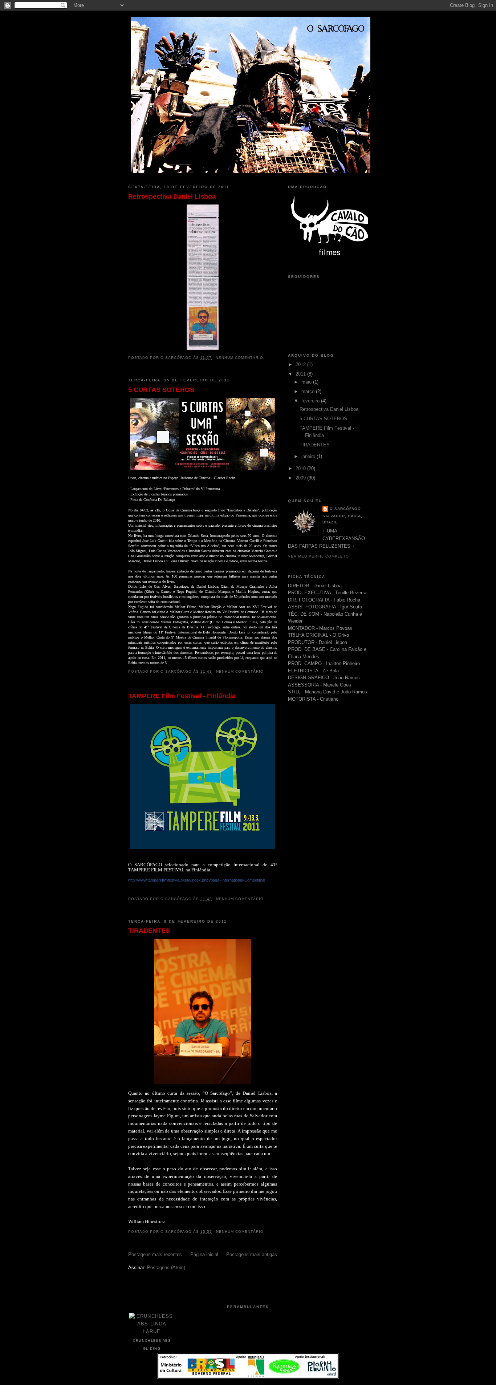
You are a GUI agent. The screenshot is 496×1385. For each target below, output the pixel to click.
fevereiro (311, 401)
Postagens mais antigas (251, 1254)
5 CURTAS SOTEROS (161, 389)
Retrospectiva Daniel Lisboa (172, 196)
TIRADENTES (149, 930)
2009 (301, 478)
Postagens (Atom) (166, 1267)
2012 (301, 364)
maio (307, 382)
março (308, 391)
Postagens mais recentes (155, 1254)
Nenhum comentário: (241, 358)
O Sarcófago (345, 509)
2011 (301, 374)
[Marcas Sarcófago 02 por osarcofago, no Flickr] (248, 1377)
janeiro (309, 456)
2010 (301, 468)
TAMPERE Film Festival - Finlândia (182, 696)
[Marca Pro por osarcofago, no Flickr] (331, 256)
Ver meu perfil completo (318, 556)
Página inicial (204, 1254)
